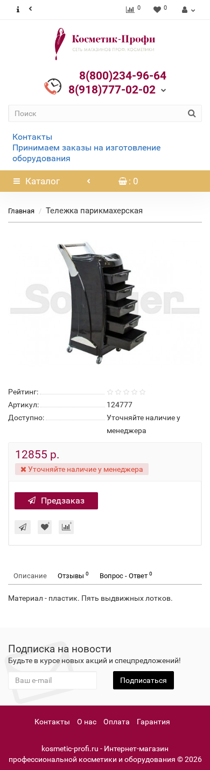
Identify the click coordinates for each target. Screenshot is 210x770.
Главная (21, 211)
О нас (86, 721)
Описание (30, 576)
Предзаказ (63, 500)
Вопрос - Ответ (126, 575)
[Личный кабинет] (187, 9)
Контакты (32, 137)
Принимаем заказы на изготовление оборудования (86, 152)
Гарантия (153, 721)
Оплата (116, 721)
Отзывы (73, 575)
